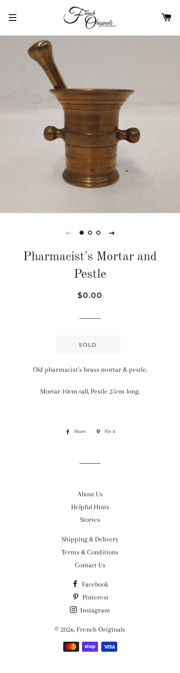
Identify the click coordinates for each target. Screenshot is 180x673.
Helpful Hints (90, 507)
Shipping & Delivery (90, 539)
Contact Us (90, 565)
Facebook (94, 584)
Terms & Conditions (90, 552)
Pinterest (94, 597)
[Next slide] (112, 232)
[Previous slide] (68, 232)
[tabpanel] (90, 123)
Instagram (94, 610)
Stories (90, 519)
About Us (90, 494)
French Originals (101, 629)
